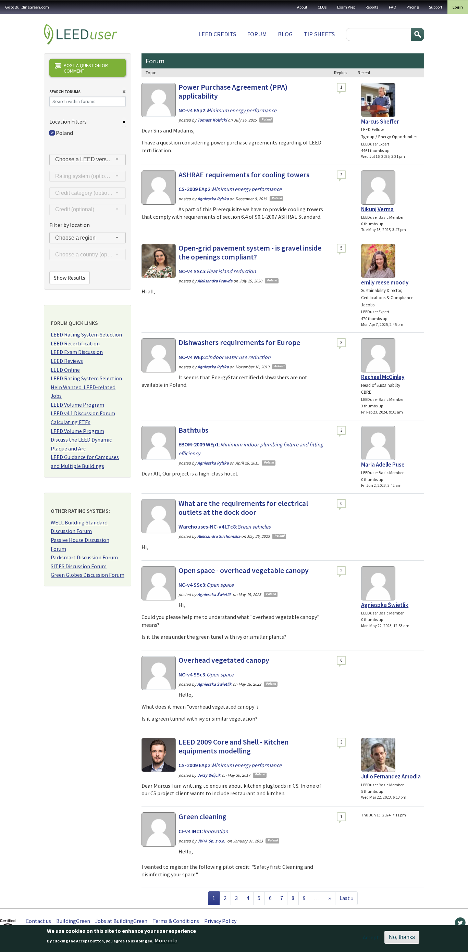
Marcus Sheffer (380, 121)
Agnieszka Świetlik (384, 605)
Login (458, 7)
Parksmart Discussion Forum (84, 557)
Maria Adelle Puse (383, 464)
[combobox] (87, 159)
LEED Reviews (67, 360)
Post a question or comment (86, 68)
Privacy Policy (220, 920)
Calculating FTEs (70, 422)
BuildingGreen (73, 920)
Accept (371, 937)
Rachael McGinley (382, 377)
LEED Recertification (75, 343)
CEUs (322, 7)
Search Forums (65, 91)
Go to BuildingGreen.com (27, 7)
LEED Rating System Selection (86, 334)
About (302, 7)
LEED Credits (217, 34)
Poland (64, 132)
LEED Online (65, 369)
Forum (257, 34)
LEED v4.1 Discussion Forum (83, 413)
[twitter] (460, 924)
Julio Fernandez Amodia (391, 776)
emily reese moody (384, 282)
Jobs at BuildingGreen (121, 920)
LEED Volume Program (77, 404)
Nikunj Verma (377, 209)
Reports (372, 7)
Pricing (413, 7)
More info (166, 940)
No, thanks (402, 937)
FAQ (392, 7)
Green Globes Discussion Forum (87, 574)
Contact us (38, 920)
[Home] (80, 34)
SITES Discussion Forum (79, 566)
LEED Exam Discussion (77, 351)
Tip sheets (319, 34)
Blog (285, 34)
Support (435, 7)
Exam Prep (346, 7)
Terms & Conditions (175, 920)
